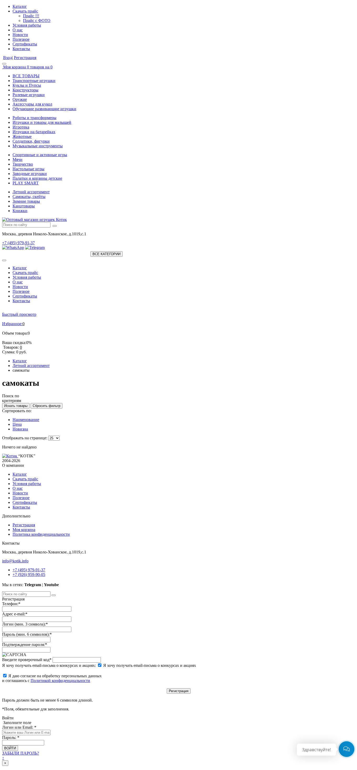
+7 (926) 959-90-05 (29, 574)
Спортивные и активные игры (40, 155)
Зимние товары (26, 201)
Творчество (23, 164)
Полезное (21, 39)
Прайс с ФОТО (36, 20)
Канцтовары (24, 206)
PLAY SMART (26, 183)
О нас (18, 30)
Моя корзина (24, 529)
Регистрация (25, 57)
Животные (22, 136)
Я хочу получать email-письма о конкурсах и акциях (149, 665)
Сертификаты (25, 44)
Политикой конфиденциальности (60, 680)
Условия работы (27, 25)
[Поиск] (55, 226)
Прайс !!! (31, 16)
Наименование (26, 419)
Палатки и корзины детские (37, 178)
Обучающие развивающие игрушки (44, 109)
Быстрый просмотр (19, 314)
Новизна (20, 429)
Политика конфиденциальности (41, 534)
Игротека (21, 127)
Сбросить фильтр (46, 406)
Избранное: (12, 324)
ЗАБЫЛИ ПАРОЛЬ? (20, 753)
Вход (7, 57)
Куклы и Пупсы (27, 85)
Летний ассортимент (31, 192)
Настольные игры (28, 169)
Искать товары (15, 406)
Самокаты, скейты (29, 196)
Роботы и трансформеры (34, 117)
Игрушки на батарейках (34, 132)
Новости (20, 34)
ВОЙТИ (10, 748)
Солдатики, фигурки (31, 141)
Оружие (20, 99)
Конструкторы (25, 90)
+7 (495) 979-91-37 (18, 243)
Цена (17, 424)
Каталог (20, 6)
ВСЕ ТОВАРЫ (26, 76)
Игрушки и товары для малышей (42, 122)
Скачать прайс (25, 11)
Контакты (21, 48)
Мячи (17, 159)
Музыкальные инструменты (38, 146)
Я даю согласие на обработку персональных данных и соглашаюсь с (52, 678)
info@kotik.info (15, 561)
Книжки (20, 210)
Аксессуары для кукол (32, 104)
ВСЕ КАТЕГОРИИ (106, 254)
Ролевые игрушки (29, 94)
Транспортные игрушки (34, 80)
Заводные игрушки (30, 173)
